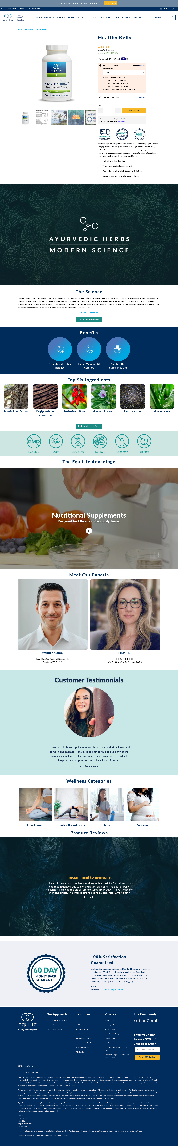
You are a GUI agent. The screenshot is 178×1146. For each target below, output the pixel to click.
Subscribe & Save (109, 18)
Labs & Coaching (66, 18)
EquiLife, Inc (28, 1066)
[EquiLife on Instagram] (135, 1020)
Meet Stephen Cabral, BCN (57, 1020)
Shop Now (110, 3)
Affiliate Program (82, 1047)
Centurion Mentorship (84, 1043)
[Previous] (19, 69)
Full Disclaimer (110, 1043)
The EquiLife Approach (55, 1025)
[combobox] (165, 17)
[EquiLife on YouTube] (144, 1020)
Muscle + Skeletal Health (71, 807)
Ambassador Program (84, 1038)
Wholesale (80, 1052)
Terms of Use (110, 1020)
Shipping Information (113, 1025)
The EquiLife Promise (55, 1029)
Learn (124, 18)
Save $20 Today (147, 1057)
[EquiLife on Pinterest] (148, 1020)
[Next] (93, 69)
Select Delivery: (108, 68)
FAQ (77, 1020)
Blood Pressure (35, 807)
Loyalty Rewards (82, 1034)
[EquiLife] (13, 18)
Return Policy (110, 1029)
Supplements (43, 18)
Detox (107, 807)
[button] (104, 47)
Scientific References (89, 320)
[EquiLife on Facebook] (140, 1020)
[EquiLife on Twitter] (152, 1020)
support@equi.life (70, 1085)
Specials (138, 18)
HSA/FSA (79, 1025)
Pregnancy (142, 807)
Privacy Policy (110, 1038)
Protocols (87, 18)
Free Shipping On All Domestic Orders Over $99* (20, 9)
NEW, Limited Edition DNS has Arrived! (82, 3)
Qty (99, 106)
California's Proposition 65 (112, 989)
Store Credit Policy (112, 1034)
